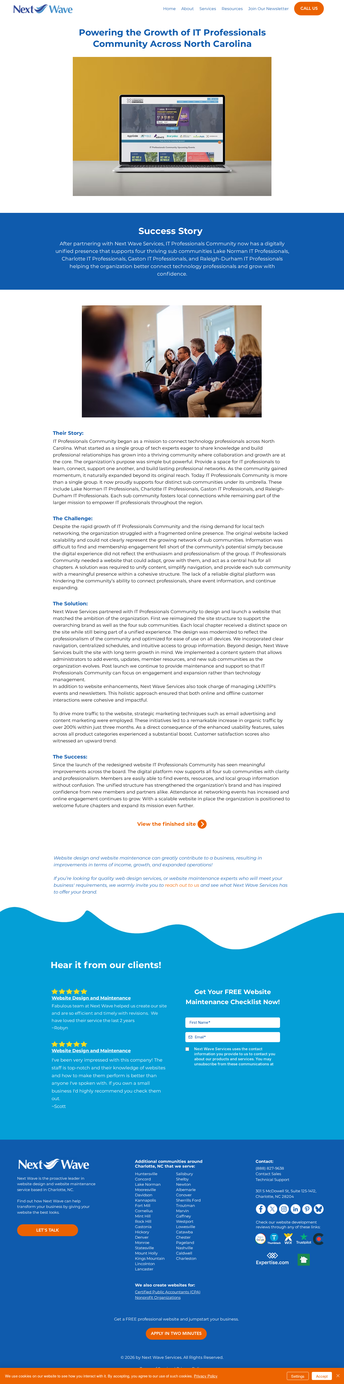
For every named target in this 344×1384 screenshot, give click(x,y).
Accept (322, 1376)
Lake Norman (148, 1184)
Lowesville (185, 1226)
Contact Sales (268, 1173)
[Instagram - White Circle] (284, 1209)
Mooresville (145, 1189)
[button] (208, 8)
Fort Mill (142, 1205)
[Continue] (202, 824)
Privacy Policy (206, 1375)
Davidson (143, 1195)
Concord (143, 1179)
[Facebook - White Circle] (261, 1209)
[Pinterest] (307, 1209)
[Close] (338, 1376)
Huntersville (146, 1173)
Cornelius (144, 1210)
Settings (297, 1376)
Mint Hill (143, 1216)
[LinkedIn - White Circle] (295, 1209)
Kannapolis (145, 1200)
